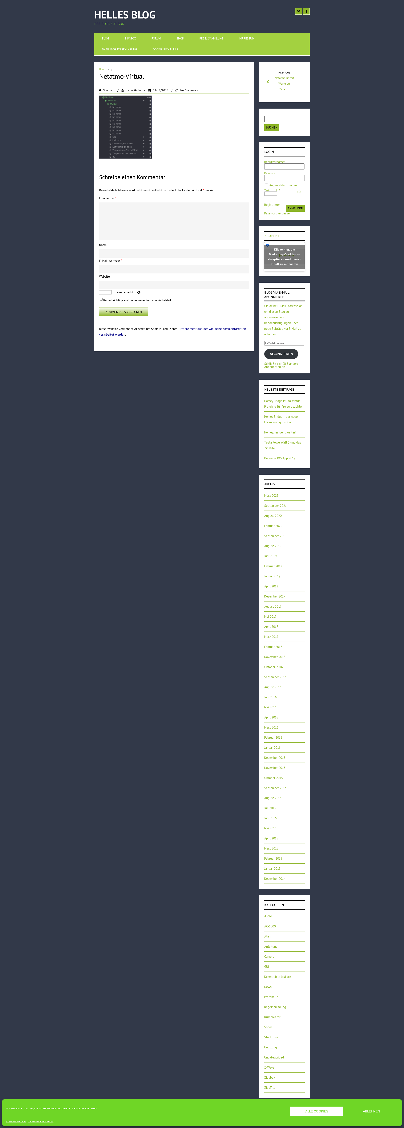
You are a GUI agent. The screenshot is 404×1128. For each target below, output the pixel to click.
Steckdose (271, 1037)
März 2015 (271, 848)
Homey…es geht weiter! (280, 432)
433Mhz (269, 916)
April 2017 (271, 627)
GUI (266, 967)
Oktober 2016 (273, 667)
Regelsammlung (275, 1007)
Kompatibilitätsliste (277, 977)
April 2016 (271, 717)
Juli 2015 (270, 808)
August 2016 (273, 687)
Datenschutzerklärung (40, 1121)
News (268, 987)
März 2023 (271, 496)
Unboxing (270, 1047)
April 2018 (271, 586)
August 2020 (273, 516)
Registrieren (272, 204)
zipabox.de (273, 236)
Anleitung (271, 946)
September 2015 (275, 788)
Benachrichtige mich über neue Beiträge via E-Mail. (137, 300)
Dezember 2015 (274, 758)
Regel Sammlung (211, 38)
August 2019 (273, 546)
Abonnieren (281, 354)
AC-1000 (270, 926)
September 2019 (275, 536)
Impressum (246, 38)
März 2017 (271, 637)
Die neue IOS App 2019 (279, 458)
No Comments (189, 90)
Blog (105, 38)
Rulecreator (272, 1017)
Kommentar (107, 198)
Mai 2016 (270, 707)
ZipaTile (269, 1088)
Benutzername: (274, 161)
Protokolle (271, 997)
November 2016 (274, 657)
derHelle (135, 90)
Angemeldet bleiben (283, 185)
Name (104, 245)
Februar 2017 (273, 647)
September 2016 (275, 677)
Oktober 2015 (273, 778)
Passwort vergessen (277, 213)
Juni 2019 (270, 556)
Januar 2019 (272, 576)
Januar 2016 (272, 748)
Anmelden (295, 208)
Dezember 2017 (274, 596)
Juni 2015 (270, 818)
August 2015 (273, 798)
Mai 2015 (270, 828)
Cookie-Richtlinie (16, 1121)
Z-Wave (269, 1067)
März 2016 (271, 727)
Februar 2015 (273, 858)
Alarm (268, 936)
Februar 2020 (273, 526)
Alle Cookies (316, 1111)
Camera (269, 957)
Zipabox (130, 38)
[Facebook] (306, 11)
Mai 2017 (270, 616)
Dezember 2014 (274, 879)
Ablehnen (371, 1111)
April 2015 (271, 838)
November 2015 (274, 768)
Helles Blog (125, 14)
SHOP (180, 38)
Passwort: (271, 173)
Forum (156, 38)
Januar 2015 (272, 869)
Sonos (268, 1027)
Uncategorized (274, 1057)
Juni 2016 (270, 697)
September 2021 (275, 506)
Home (102, 69)
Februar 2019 (273, 566)
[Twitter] (298, 11)
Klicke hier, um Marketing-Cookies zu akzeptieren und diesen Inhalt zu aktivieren (284, 257)
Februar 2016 (273, 737)
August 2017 (273, 606)
